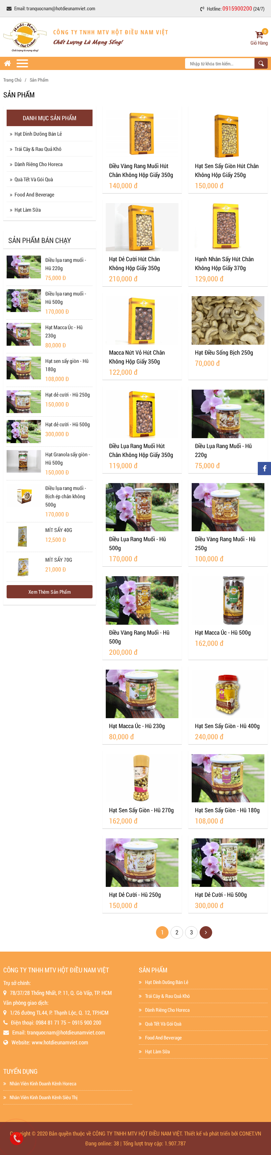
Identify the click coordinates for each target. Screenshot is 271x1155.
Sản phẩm (39, 80)
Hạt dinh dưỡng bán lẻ (38, 133)
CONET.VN (250, 1133)
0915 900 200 (86, 1022)
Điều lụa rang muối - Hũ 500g (65, 297)
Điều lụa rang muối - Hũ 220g (65, 263)
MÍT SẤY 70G (58, 559)
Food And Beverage (34, 194)
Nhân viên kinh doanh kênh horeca (43, 1083)
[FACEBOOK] (264, 468)
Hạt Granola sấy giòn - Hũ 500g (67, 458)
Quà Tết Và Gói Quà (34, 179)
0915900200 (237, 8)
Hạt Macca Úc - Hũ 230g (64, 331)
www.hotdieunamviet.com (60, 1042)
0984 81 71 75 (51, 1022)
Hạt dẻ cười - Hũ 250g (67, 394)
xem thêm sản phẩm (49, 591)
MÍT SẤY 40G (58, 529)
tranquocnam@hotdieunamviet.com (60, 8)
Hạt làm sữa (28, 209)
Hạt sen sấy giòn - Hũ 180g (67, 364)
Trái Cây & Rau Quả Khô (38, 148)
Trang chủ (12, 80)
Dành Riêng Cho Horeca (38, 163)
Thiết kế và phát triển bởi (211, 1133)
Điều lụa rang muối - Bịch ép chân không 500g (65, 496)
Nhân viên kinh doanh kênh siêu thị (43, 1097)
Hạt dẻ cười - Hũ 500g (67, 424)
